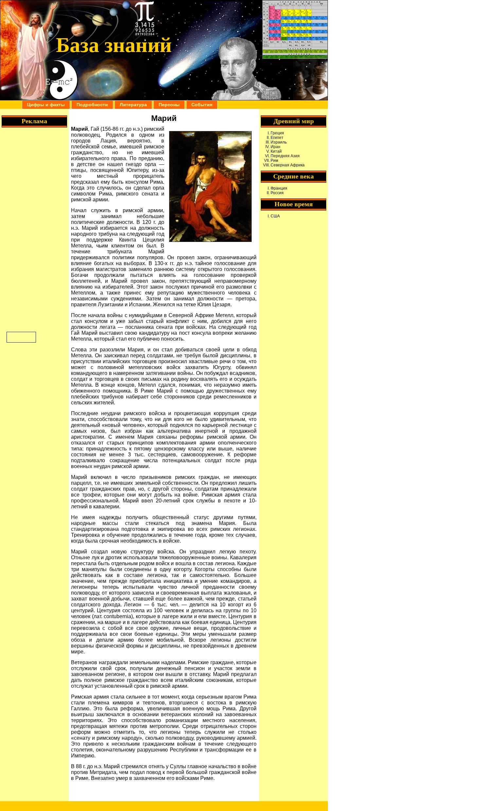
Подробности (92, 104)
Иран (275, 146)
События (201, 104)
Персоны (169, 104)
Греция (277, 133)
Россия (277, 193)
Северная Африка (288, 165)
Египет (277, 137)
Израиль (279, 142)
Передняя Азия (285, 156)
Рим (274, 160)
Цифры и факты (46, 104)
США (275, 216)
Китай (276, 151)
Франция (279, 188)
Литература (133, 104)
